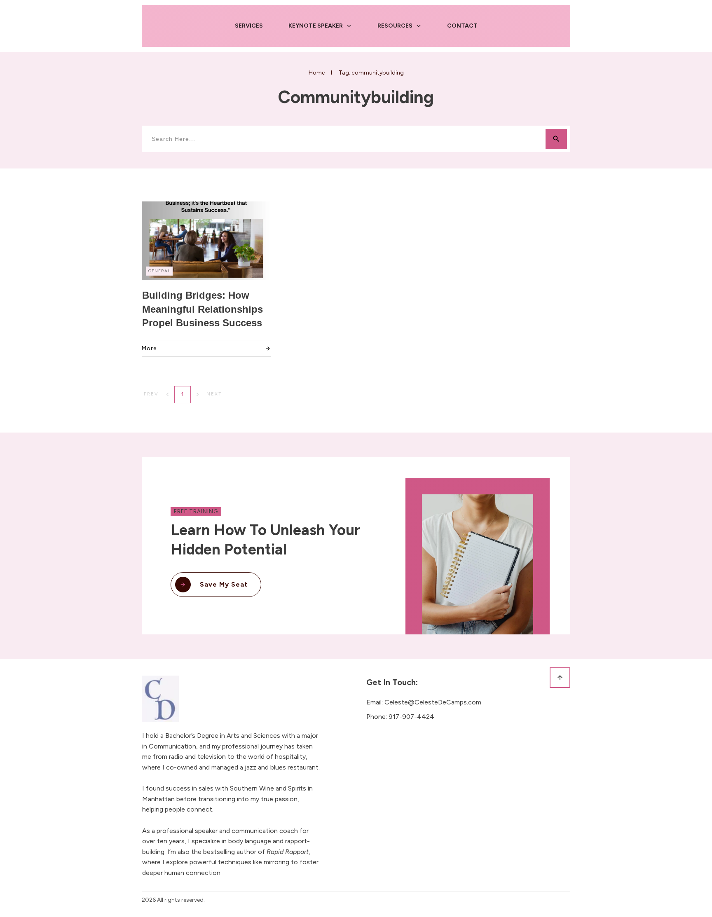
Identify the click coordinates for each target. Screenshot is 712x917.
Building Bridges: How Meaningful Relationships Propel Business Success (202, 309)
